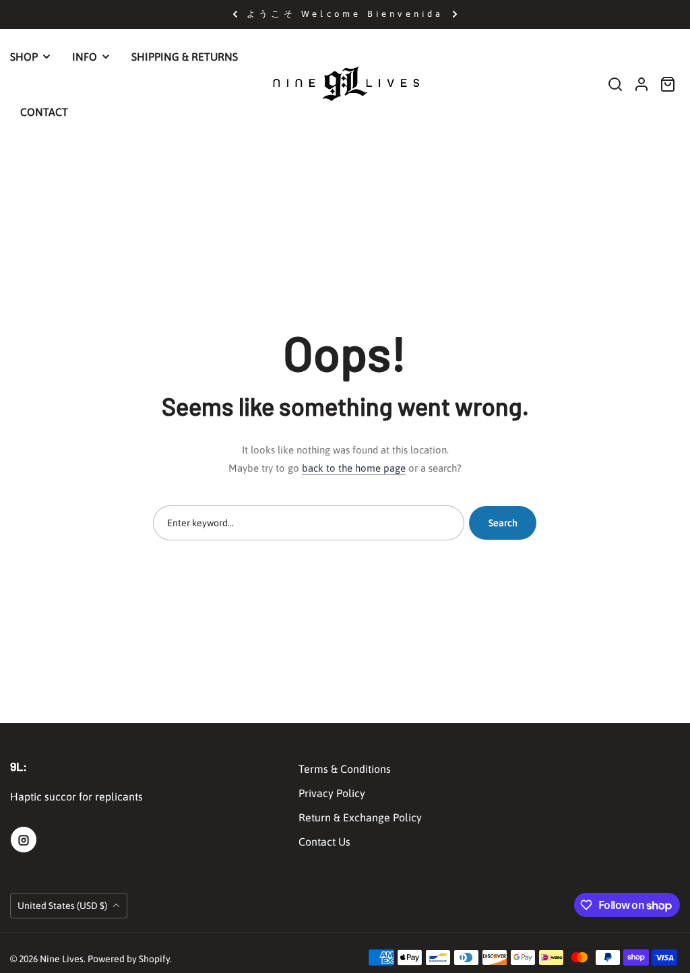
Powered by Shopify (129, 958)
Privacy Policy (332, 793)
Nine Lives (62, 958)
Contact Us (324, 842)
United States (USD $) (63, 905)
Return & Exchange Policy (360, 817)
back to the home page (354, 468)
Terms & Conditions (345, 769)
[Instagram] (23, 839)
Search (503, 522)
